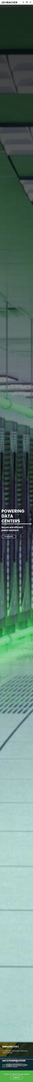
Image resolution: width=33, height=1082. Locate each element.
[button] (23, 2)
